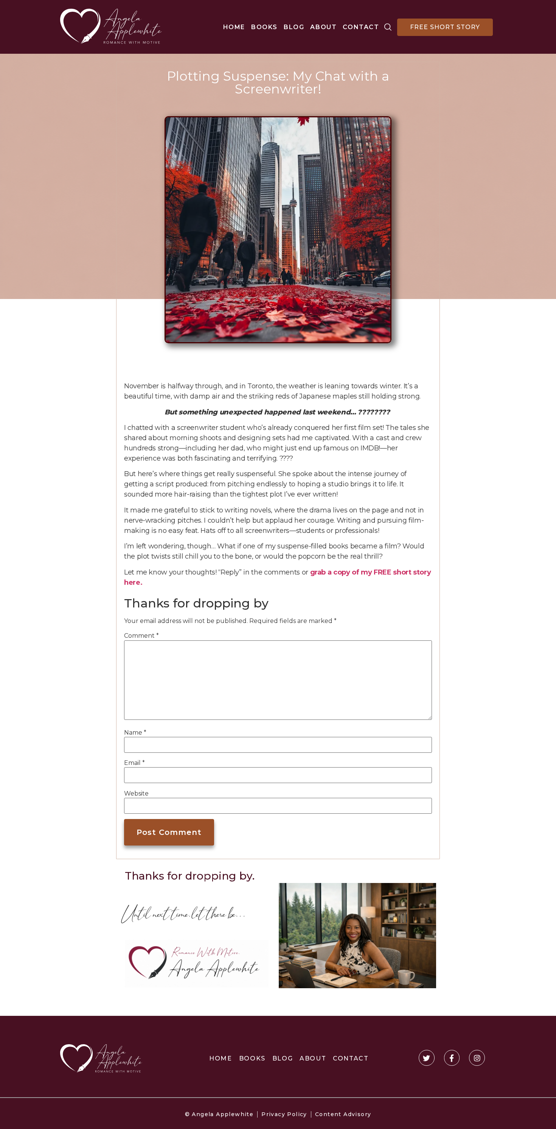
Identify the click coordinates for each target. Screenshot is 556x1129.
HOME (234, 27)
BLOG (294, 27)
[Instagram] (477, 1058)
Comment (141, 636)
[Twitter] (427, 1058)
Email (134, 763)
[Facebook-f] (452, 1058)
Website (136, 794)
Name (135, 733)
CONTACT (361, 27)
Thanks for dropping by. (190, 875)
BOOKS (264, 27)
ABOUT (323, 27)
